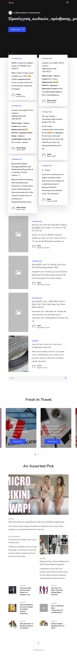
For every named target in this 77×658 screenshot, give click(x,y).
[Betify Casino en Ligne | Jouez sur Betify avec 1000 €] (22, 77)
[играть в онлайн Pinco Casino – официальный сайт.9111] (53, 80)
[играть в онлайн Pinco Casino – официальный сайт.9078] (22, 128)
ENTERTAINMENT (14, 536)
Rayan (49, 199)
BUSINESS (35, 341)
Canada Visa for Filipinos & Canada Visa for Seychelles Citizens (19, 430)
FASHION (11, 519)
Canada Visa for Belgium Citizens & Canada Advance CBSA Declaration (53, 430)
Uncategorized (16, 58)
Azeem (39, 366)
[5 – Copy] (53, 183)
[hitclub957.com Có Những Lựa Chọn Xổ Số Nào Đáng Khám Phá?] (48, 272)
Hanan (19, 94)
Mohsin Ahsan (21, 13)
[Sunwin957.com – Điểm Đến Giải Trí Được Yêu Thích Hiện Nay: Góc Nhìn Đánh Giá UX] (48, 312)
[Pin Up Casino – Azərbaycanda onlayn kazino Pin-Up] (53, 134)
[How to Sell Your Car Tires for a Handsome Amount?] (18, 354)
